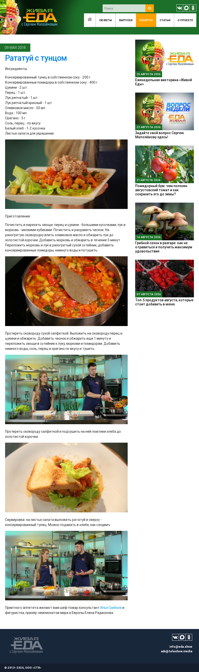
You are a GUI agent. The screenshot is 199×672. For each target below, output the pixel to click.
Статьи (165, 20)
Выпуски (126, 20)
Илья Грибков (111, 607)
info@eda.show (180, 646)
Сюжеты (105, 20)
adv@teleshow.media (176, 651)
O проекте (185, 20)
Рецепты (146, 20)
